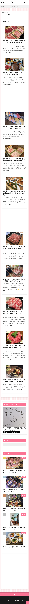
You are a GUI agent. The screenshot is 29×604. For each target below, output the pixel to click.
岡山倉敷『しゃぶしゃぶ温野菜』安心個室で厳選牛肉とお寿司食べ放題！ (14, 160)
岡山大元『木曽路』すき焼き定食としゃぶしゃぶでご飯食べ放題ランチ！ (14, 73)
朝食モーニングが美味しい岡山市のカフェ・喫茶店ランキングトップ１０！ (14, 471)
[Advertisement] (14, 100)
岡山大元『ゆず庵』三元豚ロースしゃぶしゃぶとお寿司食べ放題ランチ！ (14, 127)
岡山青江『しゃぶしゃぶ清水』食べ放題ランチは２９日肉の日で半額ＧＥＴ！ (14, 248)
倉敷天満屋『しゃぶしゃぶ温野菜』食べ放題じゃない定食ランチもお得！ (14, 280)
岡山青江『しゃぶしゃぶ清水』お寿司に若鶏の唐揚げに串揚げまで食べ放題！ (14, 193)
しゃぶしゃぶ (15, 6)
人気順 (8, 21)
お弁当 (23, 476)
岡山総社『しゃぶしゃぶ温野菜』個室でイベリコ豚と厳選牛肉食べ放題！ (14, 41)
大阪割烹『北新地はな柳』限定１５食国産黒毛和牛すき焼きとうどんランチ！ (14, 347)
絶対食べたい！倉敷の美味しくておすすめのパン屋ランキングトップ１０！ (14, 528)
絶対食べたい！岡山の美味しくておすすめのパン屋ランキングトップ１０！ (14, 509)
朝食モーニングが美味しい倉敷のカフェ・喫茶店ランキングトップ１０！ (14, 547)
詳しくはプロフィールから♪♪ (9, 430)
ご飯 (9, 6)
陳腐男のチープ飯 (7, 2)
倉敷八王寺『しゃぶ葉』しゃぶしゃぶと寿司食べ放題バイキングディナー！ (14, 380)
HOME (3, 6)
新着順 (4, 21)
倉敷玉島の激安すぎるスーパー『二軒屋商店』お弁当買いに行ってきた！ (14, 490)
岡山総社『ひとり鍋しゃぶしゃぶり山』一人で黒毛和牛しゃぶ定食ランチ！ (13, 313)
